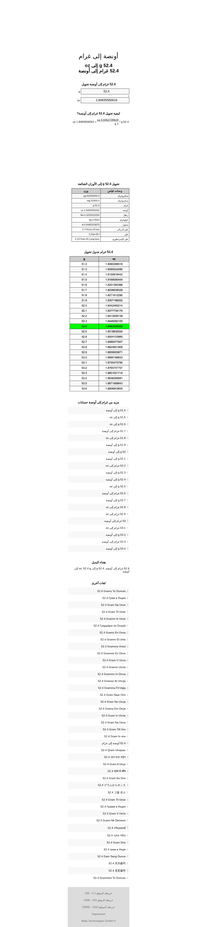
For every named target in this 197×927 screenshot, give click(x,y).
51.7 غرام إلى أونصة (114, 431)
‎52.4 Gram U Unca (114, 660)
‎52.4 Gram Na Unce (113, 604)
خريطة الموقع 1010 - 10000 (98, 907)
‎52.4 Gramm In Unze (113, 618)
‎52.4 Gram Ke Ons (114, 778)
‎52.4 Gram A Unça (114, 764)
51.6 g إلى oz (118, 424)
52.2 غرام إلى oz (116, 465)
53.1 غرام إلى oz (116, 527)
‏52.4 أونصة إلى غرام (114, 743)
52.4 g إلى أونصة (116, 479)
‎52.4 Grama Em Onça (112, 708)
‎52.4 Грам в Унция (114, 597)
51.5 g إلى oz (118, 417)
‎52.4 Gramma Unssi (113, 646)
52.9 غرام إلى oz (116, 514)
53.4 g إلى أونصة (116, 548)
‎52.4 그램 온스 (117, 792)
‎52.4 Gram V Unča (114, 813)
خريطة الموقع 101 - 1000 (98, 900)
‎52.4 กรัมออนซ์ (117, 827)
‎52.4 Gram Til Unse (114, 611)
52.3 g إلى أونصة (116, 472)
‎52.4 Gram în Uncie (114, 715)
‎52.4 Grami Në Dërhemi (111, 820)
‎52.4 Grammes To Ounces (109, 877)
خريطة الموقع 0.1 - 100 (98, 893)
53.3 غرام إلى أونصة (114, 541)
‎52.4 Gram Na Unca (113, 722)
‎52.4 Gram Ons (116, 842)
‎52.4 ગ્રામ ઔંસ (116, 835)
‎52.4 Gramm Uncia (114, 667)
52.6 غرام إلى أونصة (114, 493)
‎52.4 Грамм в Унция (113, 806)
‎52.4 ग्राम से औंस (117, 771)
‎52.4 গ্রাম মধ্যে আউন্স (115, 757)
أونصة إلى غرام (98, 56)
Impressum (98, 913)
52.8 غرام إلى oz (116, 507)
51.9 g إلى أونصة (116, 444)
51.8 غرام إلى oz (116, 437)
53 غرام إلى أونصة (115, 520)
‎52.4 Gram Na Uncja (113, 701)
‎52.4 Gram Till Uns (114, 729)
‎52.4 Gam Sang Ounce (112, 856)
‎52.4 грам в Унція (115, 849)
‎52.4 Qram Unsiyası (113, 750)
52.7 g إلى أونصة (116, 500)
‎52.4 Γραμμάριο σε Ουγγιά (110, 625)
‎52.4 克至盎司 (117, 870)
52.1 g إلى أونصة (116, 458)
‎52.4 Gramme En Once (111, 653)
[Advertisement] (35, 25)
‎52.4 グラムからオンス (112, 785)
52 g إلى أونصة (117, 451)
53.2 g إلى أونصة (116, 534)
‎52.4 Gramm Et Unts (113, 639)
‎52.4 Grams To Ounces (111, 591)
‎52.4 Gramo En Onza (113, 632)
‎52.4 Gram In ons (115, 736)
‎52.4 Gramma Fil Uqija (112, 687)
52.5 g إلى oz (118, 486)
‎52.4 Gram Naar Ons (113, 694)
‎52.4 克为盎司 (117, 863)
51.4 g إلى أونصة (116, 410)
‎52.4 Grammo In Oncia (112, 674)
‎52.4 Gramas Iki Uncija (112, 680)
